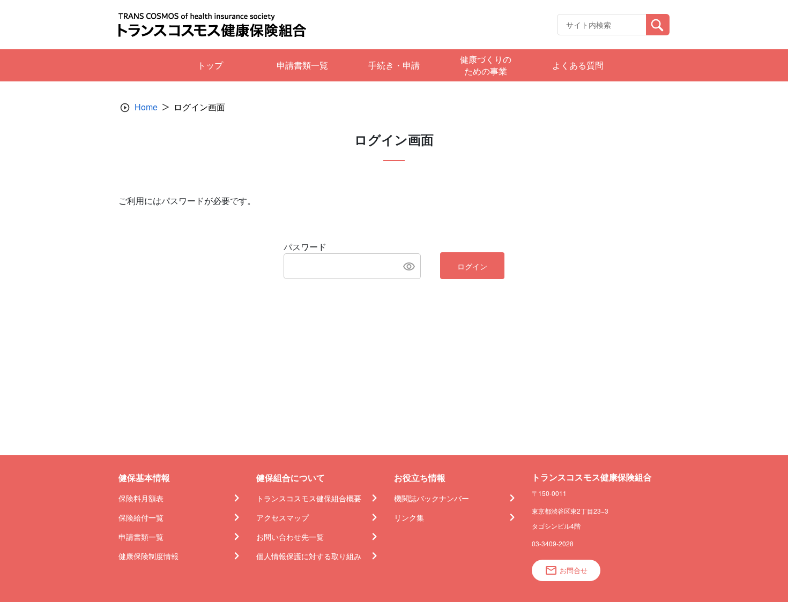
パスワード (305, 246)
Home (146, 107)
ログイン (472, 266)
